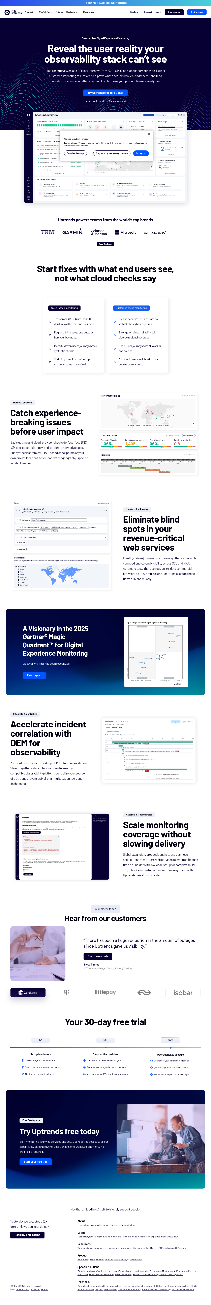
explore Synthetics (105, 1260)
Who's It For (44, 12)
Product (29, 12)
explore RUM (120, 1260)
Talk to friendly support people (120, 1209)
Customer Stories (105, 909)
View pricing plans (86, 1260)
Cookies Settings (75, 153)
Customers (72, 12)
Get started (83, 1237)
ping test (99, 1289)
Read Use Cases (105, 244)
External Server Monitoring (146, 1274)
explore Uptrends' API (153, 1248)
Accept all (141, 153)
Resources (88, 12)
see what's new (170, 1237)
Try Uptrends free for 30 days (105, 93)
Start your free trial (36, 1161)
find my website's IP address (155, 1289)
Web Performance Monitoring (159, 1271)
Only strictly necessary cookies (112, 153)
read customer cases (105, 1225)
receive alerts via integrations (109, 1248)
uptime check (115, 1286)
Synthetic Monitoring (107, 1271)
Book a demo (174, 12)
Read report (34, 675)
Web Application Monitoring (131, 1271)
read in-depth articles (99, 1237)
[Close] (149, 134)
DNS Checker (159, 1286)
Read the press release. (117, 3)
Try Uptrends (197, 12)
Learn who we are (86, 1225)
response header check (183, 1289)
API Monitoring (180, 1271)
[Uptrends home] (13, 12)
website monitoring (141, 1237)
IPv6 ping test (110, 1289)
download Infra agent (176, 1248)
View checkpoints (86, 1248)
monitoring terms (119, 1237)
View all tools (84, 1286)
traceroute (147, 1286)
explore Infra (136, 1260)
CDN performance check (178, 1286)
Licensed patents (39, 1289)
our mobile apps (134, 1248)
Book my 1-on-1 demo (27, 1235)
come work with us (127, 1225)
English (134, 12)
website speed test (132, 1286)
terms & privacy (23, 1289)
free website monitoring (129, 1289)
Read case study (98, 956)
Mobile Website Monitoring (101, 1274)
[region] (106, 146)
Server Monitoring (123, 1274)
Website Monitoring (87, 1271)
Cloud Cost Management (171, 1274)
